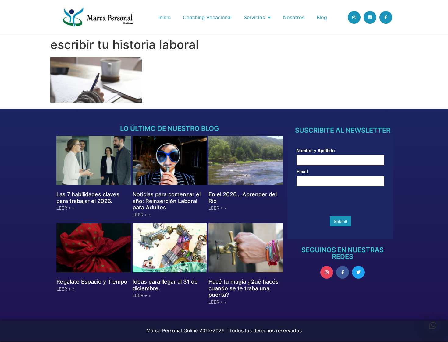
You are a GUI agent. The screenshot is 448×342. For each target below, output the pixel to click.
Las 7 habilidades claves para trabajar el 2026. (87, 197)
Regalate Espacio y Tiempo (91, 281)
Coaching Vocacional (207, 17)
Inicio (164, 17)
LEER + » (65, 208)
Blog (322, 17)
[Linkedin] (370, 17)
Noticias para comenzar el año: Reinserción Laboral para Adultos (167, 201)
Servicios (254, 17)
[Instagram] (354, 17)
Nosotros (293, 17)
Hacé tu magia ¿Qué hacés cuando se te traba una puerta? (243, 288)
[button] (433, 325)
